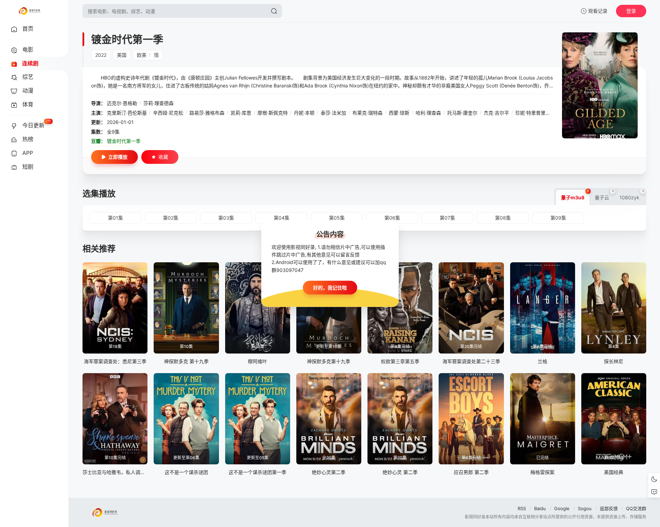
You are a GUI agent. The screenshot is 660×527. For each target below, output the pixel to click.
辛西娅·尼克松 (168, 113)
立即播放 (118, 157)
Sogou (585, 508)
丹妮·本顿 (304, 113)
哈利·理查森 (428, 113)
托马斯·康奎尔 (462, 113)
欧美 (141, 55)
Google (562, 508)
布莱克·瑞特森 (367, 113)
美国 (121, 55)
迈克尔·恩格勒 (122, 103)
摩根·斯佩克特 (272, 113)
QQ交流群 (636, 508)
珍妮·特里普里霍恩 (535, 113)
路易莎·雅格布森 (206, 113)
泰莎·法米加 (333, 113)
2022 (101, 55)
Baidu (540, 508)
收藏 (163, 157)
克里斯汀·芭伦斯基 (127, 113)
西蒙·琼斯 (399, 113)
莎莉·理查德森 (158, 103)
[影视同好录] (29, 11)
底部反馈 (609, 508)
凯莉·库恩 (241, 113)
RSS (522, 508)
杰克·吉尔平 (496, 113)
